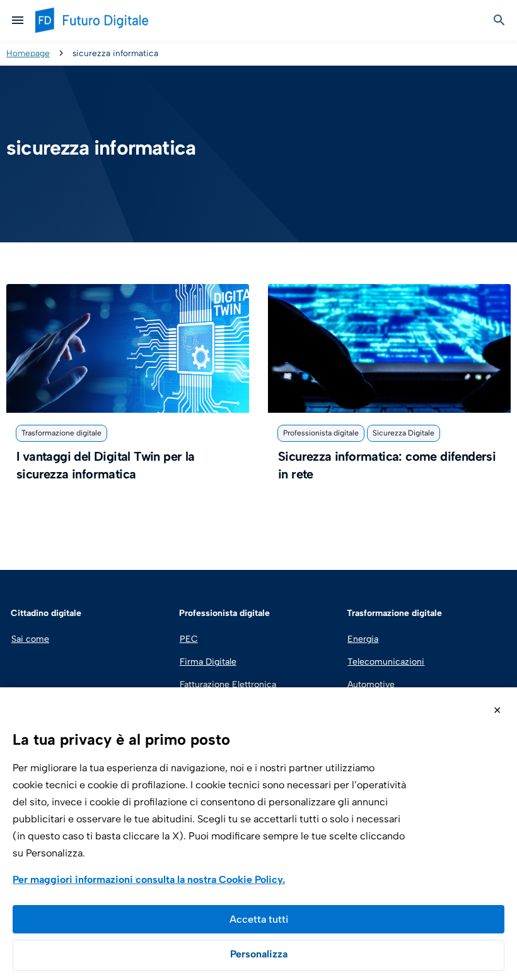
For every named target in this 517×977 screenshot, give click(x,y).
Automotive (371, 684)
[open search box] (499, 20)
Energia (362, 639)
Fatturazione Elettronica (226, 684)
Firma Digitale (208, 661)
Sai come (30, 639)
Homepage (28, 53)
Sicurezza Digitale (403, 433)
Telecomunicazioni (385, 661)
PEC (189, 639)
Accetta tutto (258, 919)
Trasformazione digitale (61, 433)
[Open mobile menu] (17, 20)
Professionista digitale (321, 433)
